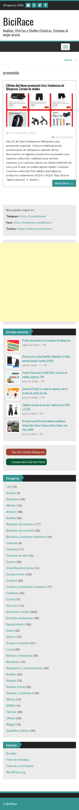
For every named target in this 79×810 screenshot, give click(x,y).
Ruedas (11, 680)
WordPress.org (15, 772)
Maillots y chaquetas (19, 655)
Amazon (11, 512)
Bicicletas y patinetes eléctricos (26, 537)
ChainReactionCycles (19, 568)
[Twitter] (39, 5)
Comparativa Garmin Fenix (28, 462)
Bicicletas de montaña (20, 530)
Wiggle (10, 724)
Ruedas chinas (15, 687)
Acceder (11, 753)
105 (8, 487)
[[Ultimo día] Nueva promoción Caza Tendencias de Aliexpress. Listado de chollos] (39, 112)
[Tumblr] (34, 5)
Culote (10, 599)
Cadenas (12, 543)
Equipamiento (15, 624)
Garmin (11, 637)
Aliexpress (12, 499)
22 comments (64, 137)
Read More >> (64, 183)
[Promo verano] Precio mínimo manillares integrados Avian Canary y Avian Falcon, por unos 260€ (45, 425)
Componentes (15, 574)
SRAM (10, 705)
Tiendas (11, 712)
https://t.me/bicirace (32, 216)
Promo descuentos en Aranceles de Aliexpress (46, 340)
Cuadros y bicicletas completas (26, 587)
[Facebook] (45, 5)
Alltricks (11, 505)
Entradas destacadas (19, 618)
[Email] (28, 5)
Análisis (11, 518)
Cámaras (12, 549)
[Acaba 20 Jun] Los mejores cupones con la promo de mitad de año (44, 391)
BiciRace (18, 21)
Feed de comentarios (19, 766)
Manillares (12, 662)
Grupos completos (18, 643)
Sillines (10, 699)
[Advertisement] (39, 282)
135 (41, 365)
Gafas (10, 630)
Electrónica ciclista (18, 612)
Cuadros (11, 580)
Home (68, 60)
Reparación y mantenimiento (24, 668)
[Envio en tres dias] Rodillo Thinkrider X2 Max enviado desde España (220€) (46, 358)
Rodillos (11, 674)
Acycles (11, 493)
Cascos (11, 562)
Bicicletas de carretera (20, 524)
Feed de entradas (17, 760)
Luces (10, 649)
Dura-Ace (12, 605)
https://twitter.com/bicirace (34, 228)
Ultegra (10, 718)
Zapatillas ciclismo (17, 730)
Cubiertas (12, 593)
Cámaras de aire (17, 555)
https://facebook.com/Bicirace (32, 222)
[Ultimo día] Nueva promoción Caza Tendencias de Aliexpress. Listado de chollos (35, 87)
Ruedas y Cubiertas (18, 693)
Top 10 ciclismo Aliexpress (28, 452)
